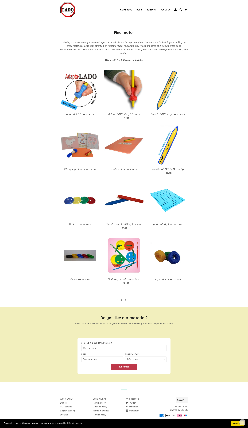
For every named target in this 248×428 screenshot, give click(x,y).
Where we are (66, 399)
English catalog (67, 411)
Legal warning (99, 399)
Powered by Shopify (178, 410)
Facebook (134, 399)
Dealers (64, 403)
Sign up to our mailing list (97, 343)
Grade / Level (132, 354)
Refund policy (99, 415)
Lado (185, 406)
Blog (139, 10)
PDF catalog (66, 407)
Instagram (134, 411)
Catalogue (126, 10)
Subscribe (124, 367)
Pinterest (133, 407)
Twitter (132, 403)
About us (166, 10)
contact (151, 10)
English (180, 400)
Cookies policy (100, 407)
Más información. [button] (75, 423)
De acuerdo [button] (238, 423)
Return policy (99, 403)
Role (84, 354)
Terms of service (101, 411)
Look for (64, 415)
